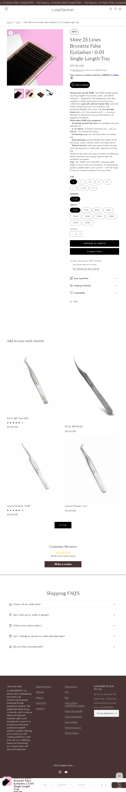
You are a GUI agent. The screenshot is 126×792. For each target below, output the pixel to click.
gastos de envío (78, 70)
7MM (86, 210)
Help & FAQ (41, 703)
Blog (67, 697)
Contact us (40, 708)
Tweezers (39, 697)
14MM (75, 222)
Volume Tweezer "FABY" (19, 506)
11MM (87, 216)
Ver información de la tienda (86, 268)
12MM (99, 216)
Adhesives (40, 692)
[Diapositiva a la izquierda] (10, 93)
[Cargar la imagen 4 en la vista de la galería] (50, 93)
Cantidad (73, 229)
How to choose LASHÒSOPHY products (75, 704)
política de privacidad (73, 711)
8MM (97, 210)
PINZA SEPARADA (74, 426)
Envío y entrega (71, 722)
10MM (75, 216)
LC (107, 181)
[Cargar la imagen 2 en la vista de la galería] (29, 93)
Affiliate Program (71, 733)
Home (9, 22)
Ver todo (63, 525)
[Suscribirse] (116, 713)
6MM (75, 210)
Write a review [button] (63, 564)
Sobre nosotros (71, 686)
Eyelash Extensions (43, 686)
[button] (94, 278)
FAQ (66, 692)
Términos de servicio (73, 727)
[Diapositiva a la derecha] (59, 93)
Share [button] (75, 301)
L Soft (83, 188)
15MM (87, 222)
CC (90, 181)
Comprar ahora (94, 251)
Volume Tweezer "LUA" (76, 506)
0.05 (18, 22)
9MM (108, 210)
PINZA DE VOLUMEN (18, 418)
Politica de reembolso (73, 716)
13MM (111, 216)
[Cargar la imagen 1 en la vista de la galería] (19, 93)
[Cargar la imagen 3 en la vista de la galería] (40, 93)
